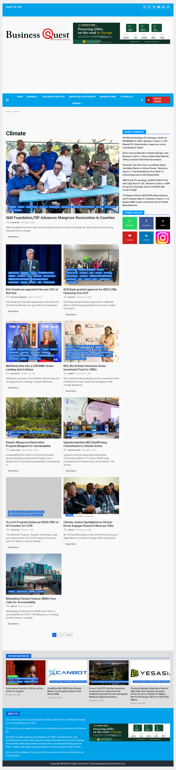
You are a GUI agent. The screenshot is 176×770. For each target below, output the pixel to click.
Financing (108, 273)
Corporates (99, 346)
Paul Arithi (15, 222)
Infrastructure (49, 276)
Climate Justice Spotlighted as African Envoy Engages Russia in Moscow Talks (91, 497)
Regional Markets (99, 432)
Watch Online (157, 100)
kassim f (72, 297)
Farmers (99, 273)
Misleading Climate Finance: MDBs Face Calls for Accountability (33, 574)
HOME (20, 97)
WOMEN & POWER (108, 97)
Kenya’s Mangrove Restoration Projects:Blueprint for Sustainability (33, 418)
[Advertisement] (88, 69)
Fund (29, 276)
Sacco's (109, 356)
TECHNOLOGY (126, 97)
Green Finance (72, 276)
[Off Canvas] (7, 100)
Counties (20, 512)
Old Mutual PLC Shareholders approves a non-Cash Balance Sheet (145, 144)
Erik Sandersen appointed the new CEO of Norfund (33, 265)
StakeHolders (105, 279)
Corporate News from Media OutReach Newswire (69, 682)
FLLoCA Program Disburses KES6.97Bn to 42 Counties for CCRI (33, 497)
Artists (11, 679)
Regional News (72, 435)
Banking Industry (24, 349)
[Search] (142, 100)
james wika (15, 450)
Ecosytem (43, 207)
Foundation (66, 207)
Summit (41, 591)
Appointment (14, 273)
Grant (41, 512)
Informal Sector (83, 352)
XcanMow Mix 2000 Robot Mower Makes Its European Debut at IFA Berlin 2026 (67, 672)
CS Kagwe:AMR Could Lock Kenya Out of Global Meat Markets (146, 202)
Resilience (100, 356)
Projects (87, 279)
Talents (20, 682)
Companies (88, 346)
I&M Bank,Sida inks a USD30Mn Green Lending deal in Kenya (33, 341)
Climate (21, 207)
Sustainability (110, 207)
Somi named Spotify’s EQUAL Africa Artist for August (25, 672)
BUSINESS (31, 97)
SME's (95, 279)
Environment (54, 207)
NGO (39, 282)
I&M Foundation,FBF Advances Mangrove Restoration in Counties (62, 176)
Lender (23, 359)
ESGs (91, 273)
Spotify (11, 682)
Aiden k (71, 373)
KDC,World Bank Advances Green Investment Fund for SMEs (91, 341)
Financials (21, 276)
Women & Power (15, 210)
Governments (31, 512)
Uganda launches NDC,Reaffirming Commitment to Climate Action (91, 418)
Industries (37, 276)
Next (69, 635)
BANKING (82, 270)
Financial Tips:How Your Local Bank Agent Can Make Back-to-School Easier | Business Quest (145, 168)
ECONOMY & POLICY (46, 273)
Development (71, 349)
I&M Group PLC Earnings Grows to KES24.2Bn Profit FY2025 (146, 186)
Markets (99, 207)
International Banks (40, 279)
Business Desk (74, 450)
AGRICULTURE (71, 270)
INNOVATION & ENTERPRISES (82, 97)
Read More (13, 236)
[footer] (121, 33)
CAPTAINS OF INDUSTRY (53, 97)
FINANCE (12, 276)
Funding (45, 352)
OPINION (76, 103)
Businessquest (97, 763)
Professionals (49, 282)
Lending (24, 282)
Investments (13, 282)
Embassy (54, 349)
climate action (31, 207)
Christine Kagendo (18, 297)
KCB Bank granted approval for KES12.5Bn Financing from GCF (91, 265)
